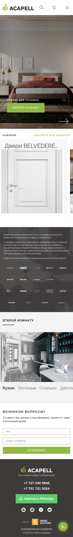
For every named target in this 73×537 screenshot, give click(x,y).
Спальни (48, 387)
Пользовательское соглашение (36, 529)
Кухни (9, 387)
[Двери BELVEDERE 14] (32, 212)
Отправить (36, 450)
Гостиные (27, 387)
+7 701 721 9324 (37, 488)
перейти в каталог (25, 108)
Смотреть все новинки (51, 135)
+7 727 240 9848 (37, 483)
